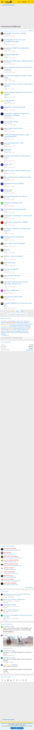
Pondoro (6, 277)
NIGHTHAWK (7, 144)
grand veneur (20, 321)
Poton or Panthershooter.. (12, 275)
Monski (31, 324)
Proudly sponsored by (7, 546)
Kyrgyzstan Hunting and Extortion (14, 107)
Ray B (7, 331)
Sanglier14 (26, 322)
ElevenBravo (7, 329)
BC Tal (22, 328)
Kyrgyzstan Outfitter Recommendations (16, 48)
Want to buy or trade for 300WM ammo (14, 599)
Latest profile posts (7, 624)
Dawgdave (5, 635)
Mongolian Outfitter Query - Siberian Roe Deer (18, 61)
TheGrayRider (7, 34)
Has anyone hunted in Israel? (13, 297)
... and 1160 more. (5, 335)
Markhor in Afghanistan (11, 290)
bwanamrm (6, 138)
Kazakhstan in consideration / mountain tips (18, 216)
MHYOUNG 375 (6, 650)
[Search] (32, 1)
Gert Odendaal (10, 327)
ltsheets (6, 210)
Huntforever (14, 664)
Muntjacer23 (4, 328)
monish (5, 251)
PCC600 (12, 332)
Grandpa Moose (24, 329)
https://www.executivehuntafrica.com (13, 557)
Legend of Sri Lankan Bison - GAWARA (16, 222)
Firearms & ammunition (8, 597)
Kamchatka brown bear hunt (13, 203)
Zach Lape (6, 204)
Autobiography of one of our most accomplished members (14, 40)
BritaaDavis (3, 334)
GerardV (21, 322)
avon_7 (5, 108)
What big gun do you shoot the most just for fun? (16, 594)
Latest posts (4, 591)
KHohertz (3, 324)
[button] (2, 1)
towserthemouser (8, 70)
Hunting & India (9, 100)
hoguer (5, 306)
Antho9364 (26, 332)
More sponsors (29, 587)
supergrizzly (6, 626)
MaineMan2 (13, 321)
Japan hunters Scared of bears (13, 128)
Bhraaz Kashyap (7, 102)
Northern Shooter (8, 117)
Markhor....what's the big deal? (13, 256)
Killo (9, 321)
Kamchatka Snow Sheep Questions (15, 209)
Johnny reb (6, 291)
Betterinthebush (7, 79)
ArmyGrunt (6, 217)
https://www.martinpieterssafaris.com (13, 565)
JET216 (26, 328)
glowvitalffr (13, 329)
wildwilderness (7, 129)
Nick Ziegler (6, 198)
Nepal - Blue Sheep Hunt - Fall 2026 (15, 33)
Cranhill (18, 329)
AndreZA (21, 332)
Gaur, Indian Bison (10, 262)
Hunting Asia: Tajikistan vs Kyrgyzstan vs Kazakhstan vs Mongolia (16, 114)
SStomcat (6, 56)
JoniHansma (9, 324)
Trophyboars (8, 149)
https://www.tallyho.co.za (10, 561)
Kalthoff (27, 324)
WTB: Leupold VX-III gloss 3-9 (11, 610)
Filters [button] (30, 30)
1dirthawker (3, 327)
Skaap (17, 322)
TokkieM (6, 232)
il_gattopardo (24, 331)
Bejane (15, 327)
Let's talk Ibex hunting (11, 122)
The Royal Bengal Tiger (11, 54)
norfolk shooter (7, 151)
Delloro (10, 331)
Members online (6, 318)
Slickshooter (27, 325)
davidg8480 (18, 331)
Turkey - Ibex (8, 164)
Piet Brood (14, 324)
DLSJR (13, 650)
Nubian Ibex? (8, 190)
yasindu (6, 223)
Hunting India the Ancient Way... (14, 237)
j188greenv (3, 332)
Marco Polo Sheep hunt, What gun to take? (17, 177)
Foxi (5, 87)
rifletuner (3, 331)
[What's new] (29, 1)
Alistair (15, 328)
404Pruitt (16, 332)
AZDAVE (12, 626)
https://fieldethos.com (9, 554)
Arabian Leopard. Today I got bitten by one (17, 170)
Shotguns (5, 607)
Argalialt (6, 95)
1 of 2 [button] (12, 311)
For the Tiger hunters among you (14, 243)
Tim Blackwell (27, 327)
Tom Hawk (6, 270)
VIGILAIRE (3, 322)
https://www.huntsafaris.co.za (11, 573)
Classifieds (5, 602)
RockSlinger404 (21, 324)
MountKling (13, 325)
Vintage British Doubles (9, 604)
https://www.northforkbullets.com (12, 580)
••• (32, 632)
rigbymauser (21, 327)
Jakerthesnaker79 (8, 191)
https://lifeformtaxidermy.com (11, 584)
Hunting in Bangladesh (11, 269)
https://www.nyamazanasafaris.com (12, 550)
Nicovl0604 (6, 238)
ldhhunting (6, 178)
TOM (5, 257)
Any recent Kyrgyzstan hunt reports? (15, 196)
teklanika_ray (27, 321)
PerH (5, 43)
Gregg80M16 (29, 350)
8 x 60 (5, 172)
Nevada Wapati (7, 49)
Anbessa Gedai (7, 62)
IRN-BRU (6, 298)
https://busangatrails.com (10, 569)
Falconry (6, 250)
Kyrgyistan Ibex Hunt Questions (14, 183)
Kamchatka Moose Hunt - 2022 (14, 143)
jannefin (19, 328)
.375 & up (5, 620)
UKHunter (3, 321)
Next (17, 311)
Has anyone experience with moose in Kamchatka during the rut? (16, 283)
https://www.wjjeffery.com (10, 577)
